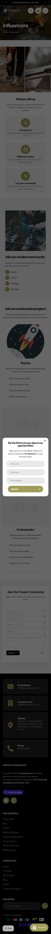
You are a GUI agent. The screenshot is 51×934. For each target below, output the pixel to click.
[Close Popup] (45, 440)
